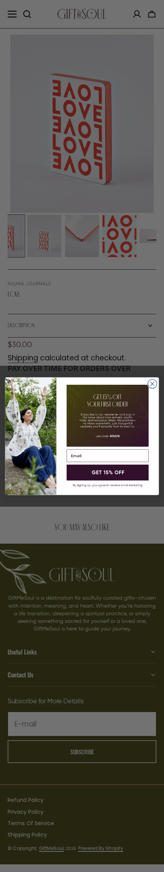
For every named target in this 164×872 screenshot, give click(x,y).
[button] (108, 472)
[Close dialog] (152, 383)
